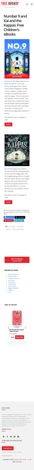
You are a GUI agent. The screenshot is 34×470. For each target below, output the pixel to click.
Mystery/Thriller (12, 276)
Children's (20, 226)
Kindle (8, 124)
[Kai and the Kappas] (17, 150)
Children (12, 226)
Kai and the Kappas (11, 169)
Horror (10, 292)
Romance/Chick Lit (13, 274)
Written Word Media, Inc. (21, 459)
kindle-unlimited (18, 229)
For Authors (10, 452)
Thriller (17, 327)
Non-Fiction (11, 280)
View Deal (19, 337)
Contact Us (19, 452)
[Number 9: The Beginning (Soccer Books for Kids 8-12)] (17, 58)
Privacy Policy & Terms (7, 455)
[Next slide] (25, 328)
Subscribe (7, 448)
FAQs (15, 452)
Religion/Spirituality (13, 288)
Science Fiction (12, 284)
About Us (4, 452)
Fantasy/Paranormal (13, 278)
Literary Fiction (12, 286)
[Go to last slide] (8, 328)
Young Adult (11, 282)
